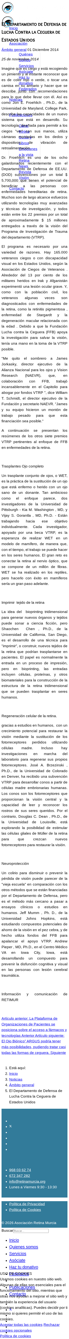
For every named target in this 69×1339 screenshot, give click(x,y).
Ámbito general (14, 50)
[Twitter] (10, 1126)
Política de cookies (15, 1336)
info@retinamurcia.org (27, 1181)
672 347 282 (19, 1176)
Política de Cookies (25, 1210)
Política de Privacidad (27, 1204)
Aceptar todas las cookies (21, 1325)
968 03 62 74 (20, 1170)
